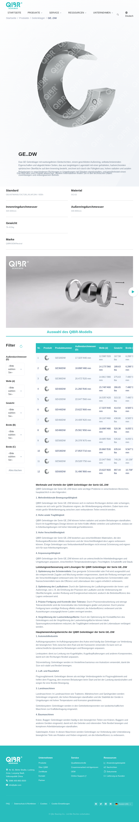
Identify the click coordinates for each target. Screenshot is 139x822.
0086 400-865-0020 (17, 781)
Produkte (42, 763)
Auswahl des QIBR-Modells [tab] (69, 332)
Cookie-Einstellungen (61, 804)
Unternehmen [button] (102, 13)
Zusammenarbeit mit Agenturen (84, 767)
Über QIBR (43, 767)
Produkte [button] (34, 13)
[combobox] (15, 369)
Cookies (43, 804)
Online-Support (77, 776)
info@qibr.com (15, 785)
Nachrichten (111, 767)
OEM (73, 771)
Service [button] (54, 13)
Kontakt (42, 776)
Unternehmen (46, 758)
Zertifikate (43, 771)
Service (75, 758)
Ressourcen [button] (76, 13)
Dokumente (111, 771)
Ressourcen (110, 758)
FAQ (8, 804)
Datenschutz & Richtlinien (25, 804)
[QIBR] (14, 5)
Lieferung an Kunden (115, 776)
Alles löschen (15, 470)
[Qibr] (14, 760)
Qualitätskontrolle (78, 763)
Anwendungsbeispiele (115, 763)
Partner (42, 780)
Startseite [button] (14, 13)
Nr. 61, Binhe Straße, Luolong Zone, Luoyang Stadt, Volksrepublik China (20, 773)
